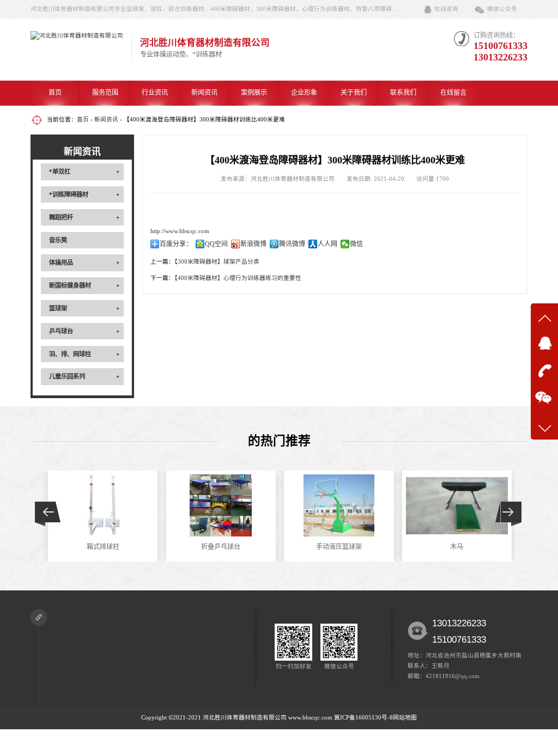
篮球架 (58, 308)
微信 (356, 244)
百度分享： (176, 244)
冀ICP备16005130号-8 (363, 718)
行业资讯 (155, 92)
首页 (55, 92)
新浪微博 (253, 244)
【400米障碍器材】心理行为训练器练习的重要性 (237, 278)
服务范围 (105, 92)
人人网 (327, 244)
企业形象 (304, 92)
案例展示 (254, 92)
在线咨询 (446, 9)
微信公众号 (502, 9)
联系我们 (403, 92)
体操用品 (61, 262)
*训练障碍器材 (68, 194)
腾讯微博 (292, 244)
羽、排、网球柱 (70, 354)
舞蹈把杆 (61, 217)
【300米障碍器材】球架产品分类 (216, 262)
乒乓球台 (61, 331)
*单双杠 (59, 171)
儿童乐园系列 (67, 376)
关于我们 (354, 92)
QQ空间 (216, 244)
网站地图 (405, 718)
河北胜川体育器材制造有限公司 (245, 718)
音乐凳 (58, 240)
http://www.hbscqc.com (179, 231)
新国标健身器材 (70, 285)
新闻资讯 (204, 92)
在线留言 (453, 92)
